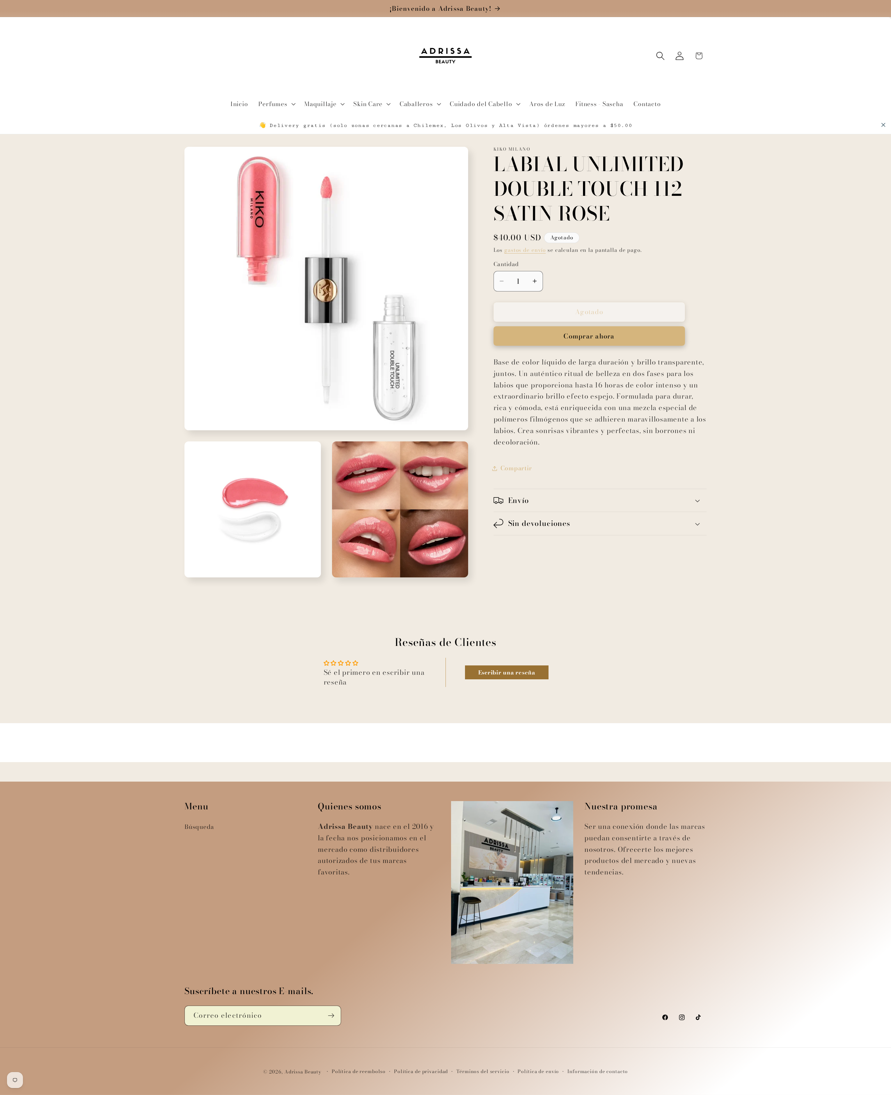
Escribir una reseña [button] (506, 672)
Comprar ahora (588, 336)
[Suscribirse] (331, 1016)
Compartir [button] (516, 468)
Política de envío (538, 1071)
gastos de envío (525, 250)
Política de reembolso (359, 1071)
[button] (276, 104)
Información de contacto (597, 1071)
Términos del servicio (482, 1071)
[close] (883, 125)
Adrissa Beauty (303, 1072)
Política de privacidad (421, 1071)
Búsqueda (199, 826)
